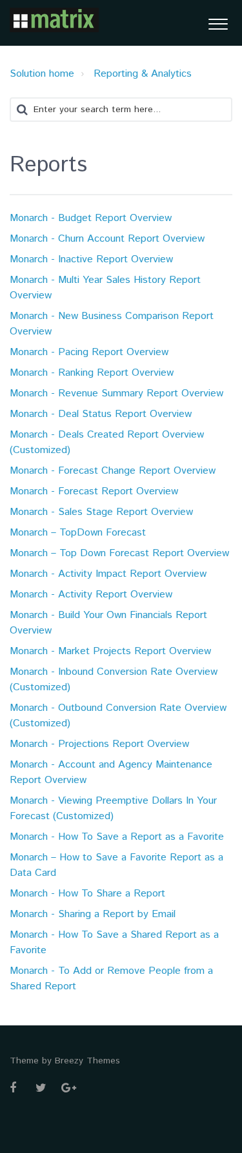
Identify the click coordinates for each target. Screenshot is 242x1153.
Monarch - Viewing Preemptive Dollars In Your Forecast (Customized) (113, 808)
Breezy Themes (87, 1060)
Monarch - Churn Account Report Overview (107, 238)
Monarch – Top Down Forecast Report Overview (119, 553)
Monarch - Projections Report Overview (99, 744)
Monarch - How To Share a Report (87, 893)
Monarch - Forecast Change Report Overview (113, 470)
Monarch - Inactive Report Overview (91, 259)
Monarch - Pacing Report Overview (89, 352)
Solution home (42, 73)
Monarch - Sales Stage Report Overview (101, 512)
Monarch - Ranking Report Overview (92, 372)
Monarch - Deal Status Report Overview (101, 414)
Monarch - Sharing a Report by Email (93, 914)
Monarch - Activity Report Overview (91, 594)
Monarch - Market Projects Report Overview (110, 651)
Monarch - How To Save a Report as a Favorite (117, 836)
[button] (217, 23)
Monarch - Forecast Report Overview (94, 491)
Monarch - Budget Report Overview (91, 218)
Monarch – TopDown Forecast (78, 532)
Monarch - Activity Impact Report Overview (108, 574)
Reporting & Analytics (143, 73)
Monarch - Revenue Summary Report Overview (116, 393)
